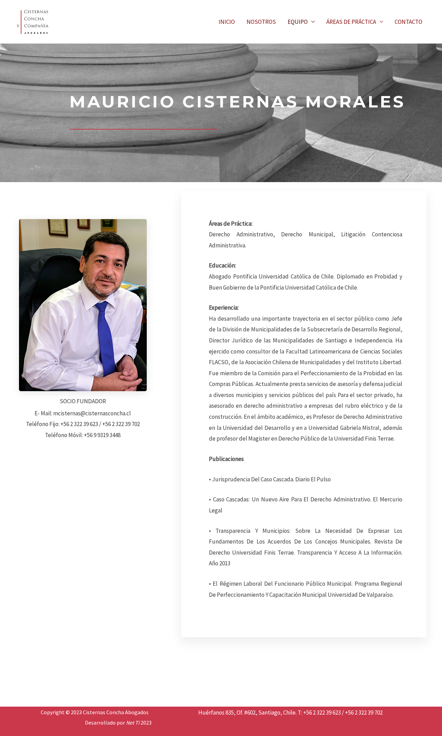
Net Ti (133, 722)
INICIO (227, 22)
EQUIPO (298, 22)
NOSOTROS (261, 22)
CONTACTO (408, 22)
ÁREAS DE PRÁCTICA (351, 22)
